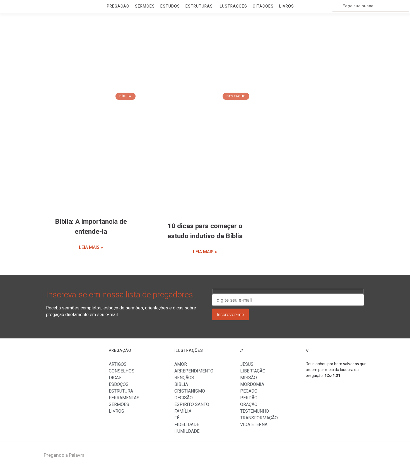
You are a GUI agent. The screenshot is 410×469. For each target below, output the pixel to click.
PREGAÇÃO (118, 6)
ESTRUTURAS (199, 6)
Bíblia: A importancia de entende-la (91, 227)
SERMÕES (145, 6)
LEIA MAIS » (91, 247)
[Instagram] (359, 455)
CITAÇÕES (263, 6)
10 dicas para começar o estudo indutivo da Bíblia (205, 231)
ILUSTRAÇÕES (232, 6)
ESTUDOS (170, 6)
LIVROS (286, 6)
